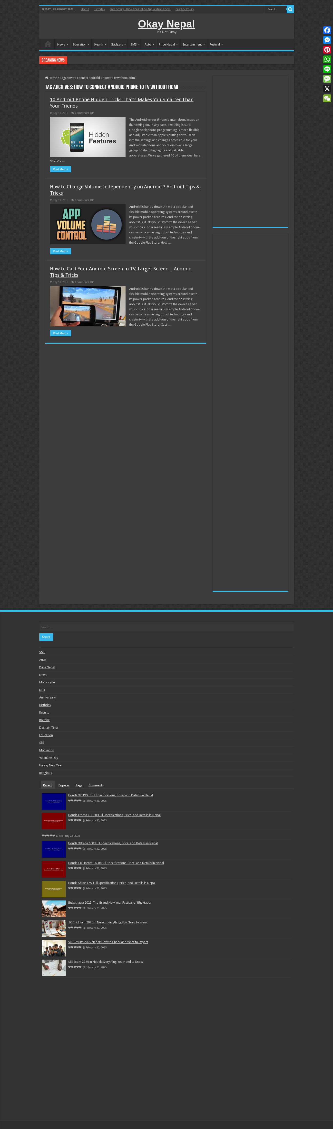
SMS (134, 44)
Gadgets (117, 44)
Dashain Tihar (49, 727)
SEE (41, 742)
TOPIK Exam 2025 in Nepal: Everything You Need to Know (107, 922)
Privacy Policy (185, 9)
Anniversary (47, 697)
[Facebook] (327, 30)
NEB (42, 690)
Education (80, 44)
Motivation (46, 750)
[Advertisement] (250, 151)
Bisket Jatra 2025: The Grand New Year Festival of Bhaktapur (110, 902)
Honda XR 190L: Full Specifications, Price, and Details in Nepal (110, 795)
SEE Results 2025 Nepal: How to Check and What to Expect (108, 942)
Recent (47, 785)
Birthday (99, 9)
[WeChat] (327, 98)
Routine (44, 720)
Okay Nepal (166, 24)
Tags (79, 785)
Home (85, 9)
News (61, 44)
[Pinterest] (327, 50)
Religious (45, 773)
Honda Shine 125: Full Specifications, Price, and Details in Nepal (112, 883)
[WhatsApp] (327, 59)
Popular (64, 785)
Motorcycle (47, 682)
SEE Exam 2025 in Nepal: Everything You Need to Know (105, 962)
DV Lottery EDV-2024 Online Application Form (140, 9)
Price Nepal (167, 44)
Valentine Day (48, 758)
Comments (96, 785)
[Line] (327, 69)
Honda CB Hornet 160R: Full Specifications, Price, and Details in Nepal (116, 863)
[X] (327, 88)
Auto (148, 44)
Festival (215, 44)
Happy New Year (50, 765)
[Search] (290, 9)
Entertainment (192, 44)
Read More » (60, 169)
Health (98, 44)
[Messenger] (327, 40)
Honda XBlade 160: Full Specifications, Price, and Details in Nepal (113, 60)
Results (44, 712)
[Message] (327, 79)
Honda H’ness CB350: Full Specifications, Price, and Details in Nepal (114, 815)
